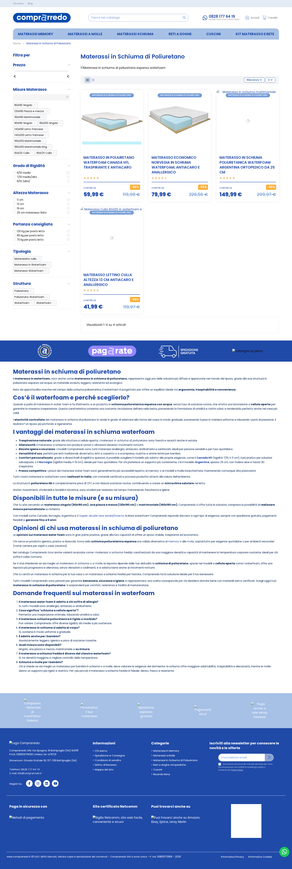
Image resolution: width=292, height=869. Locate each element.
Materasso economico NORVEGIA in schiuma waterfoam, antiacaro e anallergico (176, 165)
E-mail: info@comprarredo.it (25, 773)
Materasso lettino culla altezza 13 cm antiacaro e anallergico (108, 279)
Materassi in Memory (166, 751)
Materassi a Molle (164, 755)
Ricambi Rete (161, 774)
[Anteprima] (140, 102)
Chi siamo (18, 3)
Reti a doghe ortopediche (169, 765)
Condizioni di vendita (108, 760)
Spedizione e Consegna (110, 755)
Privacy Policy (237, 770)
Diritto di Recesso (106, 765)
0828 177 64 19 (222, 16)
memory (173, 541)
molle (190, 541)
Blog (30, 3)
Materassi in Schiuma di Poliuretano (175, 760)
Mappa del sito (104, 769)
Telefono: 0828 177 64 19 (24, 769)
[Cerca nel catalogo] (184, 17)
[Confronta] (140, 95)
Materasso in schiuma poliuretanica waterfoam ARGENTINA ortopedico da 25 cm (247, 165)
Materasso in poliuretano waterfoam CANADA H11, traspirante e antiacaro (108, 162)
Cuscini (157, 769)
